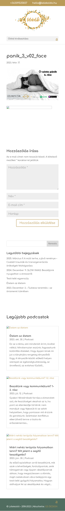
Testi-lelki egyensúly (17, 278)
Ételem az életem (16, 283)
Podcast (29, 339)
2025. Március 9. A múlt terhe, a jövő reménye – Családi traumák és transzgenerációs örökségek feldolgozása (31, 262)
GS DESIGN (51, 506)
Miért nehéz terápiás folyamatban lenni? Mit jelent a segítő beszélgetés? (31, 451)
